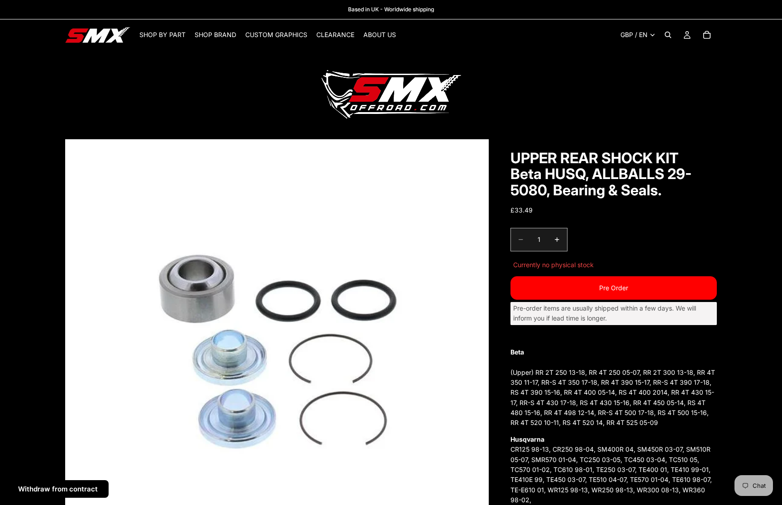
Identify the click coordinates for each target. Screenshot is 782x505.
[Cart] (707, 35)
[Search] (668, 35)
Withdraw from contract (58, 489)
